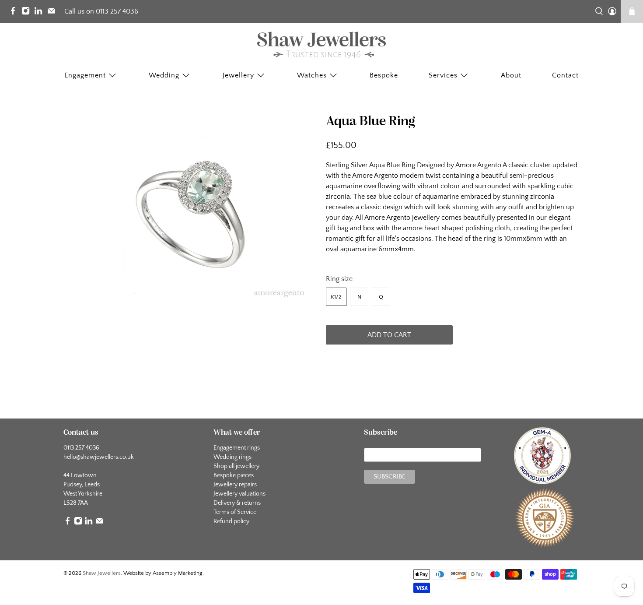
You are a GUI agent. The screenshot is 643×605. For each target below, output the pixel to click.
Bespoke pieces (233, 475)
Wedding (164, 75)
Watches (312, 75)
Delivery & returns (237, 503)
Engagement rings (236, 447)
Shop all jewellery (236, 466)
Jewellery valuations (239, 493)
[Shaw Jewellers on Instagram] (27, 13)
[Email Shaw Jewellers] (53, 13)
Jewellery (238, 75)
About (511, 75)
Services (443, 75)
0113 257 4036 (81, 447)
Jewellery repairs (235, 484)
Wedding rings (232, 457)
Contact (565, 75)
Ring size (339, 279)
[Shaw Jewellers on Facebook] (15, 13)
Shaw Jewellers (102, 573)
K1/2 (336, 297)
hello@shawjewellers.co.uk (98, 457)
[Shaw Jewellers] (321, 45)
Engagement (85, 75)
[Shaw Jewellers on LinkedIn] (40, 13)
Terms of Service (234, 512)
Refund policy (231, 521)
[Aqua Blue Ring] (190, 209)
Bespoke (384, 75)
